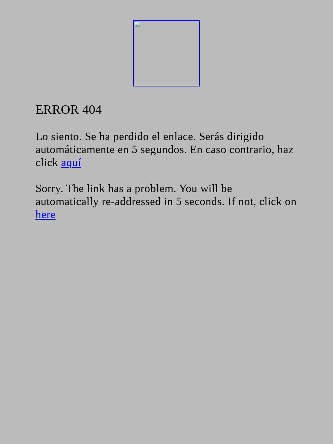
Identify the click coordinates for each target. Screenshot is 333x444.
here (45, 214)
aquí (71, 162)
